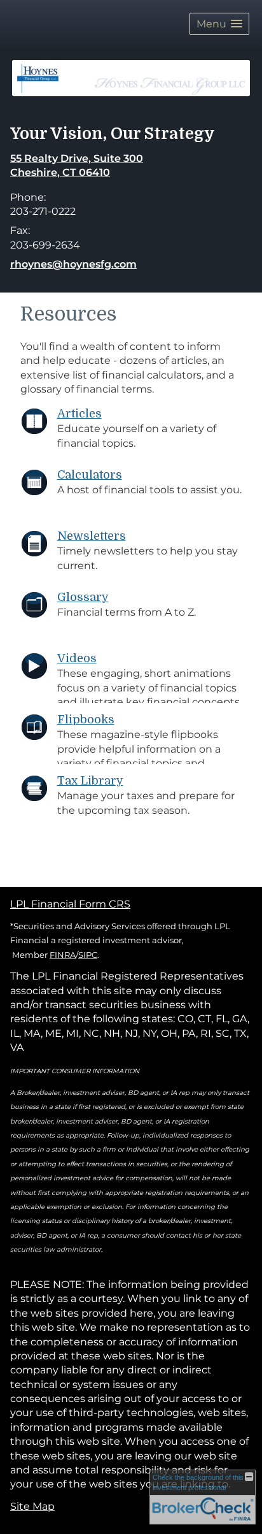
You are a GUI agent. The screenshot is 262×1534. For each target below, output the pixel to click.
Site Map (32, 1506)
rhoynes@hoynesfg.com (73, 264)
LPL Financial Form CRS (70, 904)
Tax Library (90, 780)
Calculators (89, 474)
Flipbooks (85, 719)
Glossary (83, 597)
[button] (219, 24)
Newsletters (91, 536)
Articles (79, 413)
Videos (77, 658)
